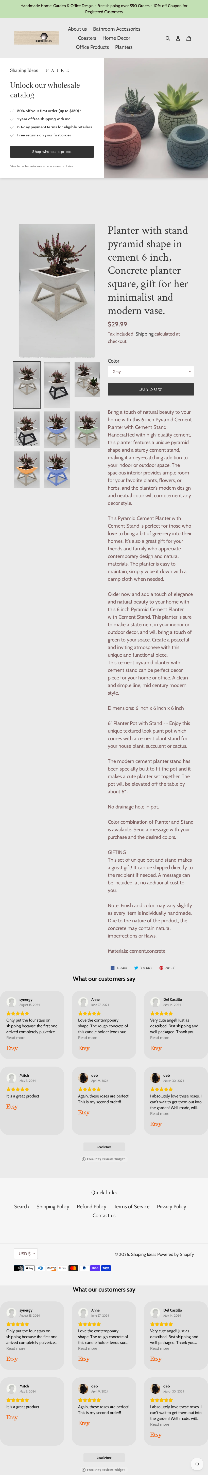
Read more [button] (15, 1037)
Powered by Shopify (175, 1254)
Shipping (144, 334)
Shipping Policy (53, 1206)
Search (21, 1206)
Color (113, 361)
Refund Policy (91, 1206)
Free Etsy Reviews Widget (106, 1159)
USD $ (24, 1253)
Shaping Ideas (144, 1254)
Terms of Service (131, 1206)
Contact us (104, 1215)
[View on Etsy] (11, 1002)
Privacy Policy (171, 1206)
